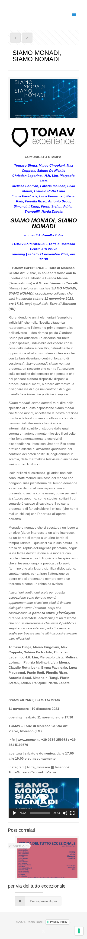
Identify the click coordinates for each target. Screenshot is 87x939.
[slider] (40, 813)
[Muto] (65, 813)
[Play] (14, 813)
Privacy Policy (58, 921)
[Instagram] (43, 932)
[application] (44, 798)
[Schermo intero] (72, 813)
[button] (43, 798)
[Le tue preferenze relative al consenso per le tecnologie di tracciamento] (78, 930)
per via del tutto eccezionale (36, 886)
